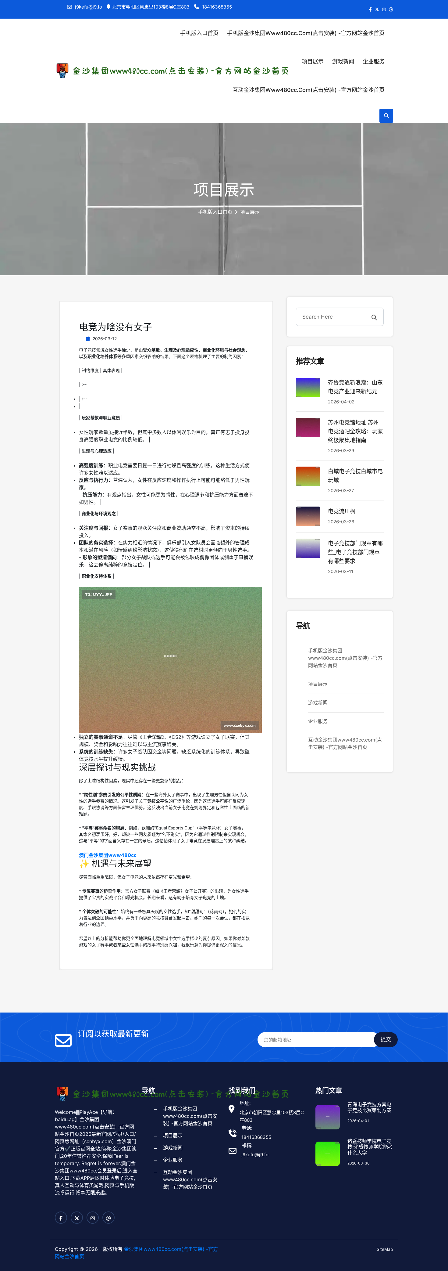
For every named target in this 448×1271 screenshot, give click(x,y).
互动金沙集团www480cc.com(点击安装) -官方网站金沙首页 (309, 90)
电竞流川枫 (341, 511)
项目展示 (313, 61)
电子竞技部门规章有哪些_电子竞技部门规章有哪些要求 (355, 552)
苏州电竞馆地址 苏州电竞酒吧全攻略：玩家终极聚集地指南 (355, 431)
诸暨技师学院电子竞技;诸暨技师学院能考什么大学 (370, 1147)
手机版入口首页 (199, 33)
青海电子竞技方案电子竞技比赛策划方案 (369, 1107)
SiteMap (385, 1249)
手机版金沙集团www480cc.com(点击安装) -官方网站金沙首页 (306, 33)
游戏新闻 (343, 61)
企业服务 (374, 61)
